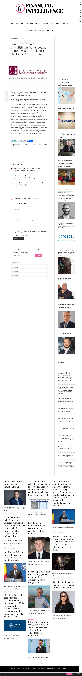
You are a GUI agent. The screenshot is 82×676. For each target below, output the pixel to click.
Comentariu (17, 209)
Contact (58, 668)
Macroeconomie (29, 23)
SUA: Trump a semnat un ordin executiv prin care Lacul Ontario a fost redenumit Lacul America (66, 84)
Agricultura (28, 26)
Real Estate (35, 26)
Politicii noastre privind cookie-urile (40, 675)
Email (33, 220)
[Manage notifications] (79, 673)
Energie (58, 23)
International (37, 23)
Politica (22, 23)
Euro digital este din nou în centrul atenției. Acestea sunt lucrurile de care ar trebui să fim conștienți (65, 410)
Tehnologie (65, 23)
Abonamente (27, 668)
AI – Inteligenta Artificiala (14, 26)
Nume (16, 220)
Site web (16, 226)
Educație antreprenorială (30, 30)
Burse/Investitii (46, 23)
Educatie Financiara (65, 26)
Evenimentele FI (47, 20)
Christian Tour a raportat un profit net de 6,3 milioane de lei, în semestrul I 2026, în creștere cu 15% (66, 333)
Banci (53, 23)
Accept (69, 674)
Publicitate (64, 668)
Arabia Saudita (32, 144)
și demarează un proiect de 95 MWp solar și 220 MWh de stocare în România (66, 428)
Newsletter (33, 668)
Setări (75, 674)
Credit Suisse (38, 144)
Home (12, 23)
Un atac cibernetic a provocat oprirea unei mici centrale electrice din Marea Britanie (66, 448)
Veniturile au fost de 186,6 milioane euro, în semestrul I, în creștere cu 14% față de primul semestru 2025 (65, 378)
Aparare (41, 26)
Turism (46, 26)
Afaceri (17, 23)
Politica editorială (40, 668)
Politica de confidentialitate (50, 668)
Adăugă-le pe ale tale (34, 198)
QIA (42, 144)
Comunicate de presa (54, 26)
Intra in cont (39, 20)
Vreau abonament (32, 20)
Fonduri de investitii (42, 519)
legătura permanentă (22, 145)
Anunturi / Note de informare (44, 30)
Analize (22, 26)
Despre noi (13, 668)
